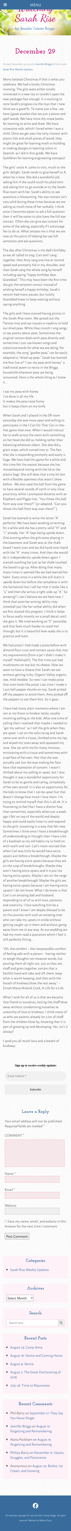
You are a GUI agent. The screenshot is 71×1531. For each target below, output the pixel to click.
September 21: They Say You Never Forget (36, 1415)
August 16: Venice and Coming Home (36, 1355)
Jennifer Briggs (43, 64)
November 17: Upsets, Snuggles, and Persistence (37, 1455)
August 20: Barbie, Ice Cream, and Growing (36, 1468)
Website (10, 1205)
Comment (14, 1135)
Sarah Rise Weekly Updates (18, 69)
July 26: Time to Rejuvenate (30, 1385)
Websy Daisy (45, 1520)
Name (10, 1173)
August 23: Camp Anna (26, 1347)
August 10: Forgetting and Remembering (31, 1428)
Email (10, 1189)
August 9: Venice (22, 1363)
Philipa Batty (19, 1452)
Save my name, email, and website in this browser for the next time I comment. (35, 1223)
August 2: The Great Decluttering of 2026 (35, 1374)
